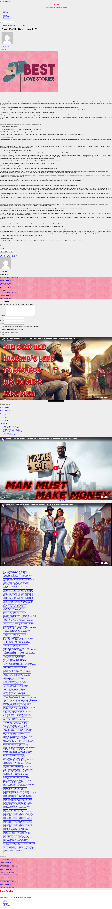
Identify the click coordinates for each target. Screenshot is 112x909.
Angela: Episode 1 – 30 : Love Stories (12, 609)
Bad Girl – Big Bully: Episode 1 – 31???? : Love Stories (16, 618)
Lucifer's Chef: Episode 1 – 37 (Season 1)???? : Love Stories (17, 729)
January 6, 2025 (4, 865)
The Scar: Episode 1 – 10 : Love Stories (12, 835)
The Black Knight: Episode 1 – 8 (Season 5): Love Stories (17, 800)
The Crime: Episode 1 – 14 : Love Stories (13, 810)
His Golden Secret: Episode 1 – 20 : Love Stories (15, 686)
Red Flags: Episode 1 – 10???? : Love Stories (14, 767)
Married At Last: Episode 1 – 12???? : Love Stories (15, 737)
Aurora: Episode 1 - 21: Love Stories (9, 277)
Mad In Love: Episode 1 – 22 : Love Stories (13, 733)
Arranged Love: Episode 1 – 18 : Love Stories (14, 611)
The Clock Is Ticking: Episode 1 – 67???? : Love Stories (16, 806)
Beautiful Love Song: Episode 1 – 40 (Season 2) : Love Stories (18, 622)
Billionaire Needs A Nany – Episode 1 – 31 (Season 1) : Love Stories (19, 627)
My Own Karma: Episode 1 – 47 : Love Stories (14, 755)
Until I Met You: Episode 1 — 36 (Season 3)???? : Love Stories (18, 848)
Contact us (5, 13)
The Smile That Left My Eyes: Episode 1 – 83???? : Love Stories (18, 837)
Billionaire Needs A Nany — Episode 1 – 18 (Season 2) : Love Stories (20, 629)
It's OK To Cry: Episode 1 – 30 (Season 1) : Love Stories (17, 711)
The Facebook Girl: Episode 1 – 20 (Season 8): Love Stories (17, 825)
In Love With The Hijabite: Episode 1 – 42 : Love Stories (17, 701)
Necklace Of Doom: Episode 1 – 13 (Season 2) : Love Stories (18, 761)
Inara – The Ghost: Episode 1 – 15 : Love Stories (15, 706)
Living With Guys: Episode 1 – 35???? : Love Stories (16, 721)
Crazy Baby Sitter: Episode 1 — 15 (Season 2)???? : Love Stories (19, 653)
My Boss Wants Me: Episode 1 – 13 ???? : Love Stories (16, 745)
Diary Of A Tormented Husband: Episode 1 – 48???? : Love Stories (19, 664)
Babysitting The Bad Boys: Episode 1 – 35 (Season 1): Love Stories (19, 616)
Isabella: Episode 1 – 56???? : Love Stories (13, 710)
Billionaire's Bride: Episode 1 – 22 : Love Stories (15, 631)
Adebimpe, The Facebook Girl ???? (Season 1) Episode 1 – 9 (18, 589)
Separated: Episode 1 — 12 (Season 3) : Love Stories (16, 777)
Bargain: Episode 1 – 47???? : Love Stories (13, 619)
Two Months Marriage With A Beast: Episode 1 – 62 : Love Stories (19, 843)
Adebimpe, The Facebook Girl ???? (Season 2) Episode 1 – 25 (18, 590)
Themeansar (29, 897)
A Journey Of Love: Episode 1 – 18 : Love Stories (15, 576)
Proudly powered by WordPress (8, 897)
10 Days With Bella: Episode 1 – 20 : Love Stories (15, 571)
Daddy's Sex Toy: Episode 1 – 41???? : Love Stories (15, 657)
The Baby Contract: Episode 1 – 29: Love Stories (15, 788)
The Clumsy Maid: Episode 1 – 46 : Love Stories (15, 809)
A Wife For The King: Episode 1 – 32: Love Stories (15, 583)
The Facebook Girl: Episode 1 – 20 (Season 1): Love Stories (17, 813)
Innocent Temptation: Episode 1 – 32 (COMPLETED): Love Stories (19, 707)
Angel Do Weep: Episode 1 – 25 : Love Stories (14, 608)
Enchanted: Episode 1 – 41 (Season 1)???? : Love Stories (17, 671)
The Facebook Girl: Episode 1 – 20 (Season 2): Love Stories (17, 817)
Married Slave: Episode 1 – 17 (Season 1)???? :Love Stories (17, 739)
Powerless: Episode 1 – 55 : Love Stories (13, 765)
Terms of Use (6, 18)
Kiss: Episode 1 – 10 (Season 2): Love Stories (14, 718)
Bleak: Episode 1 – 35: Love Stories (11, 637)
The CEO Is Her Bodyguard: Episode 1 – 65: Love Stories (17, 804)
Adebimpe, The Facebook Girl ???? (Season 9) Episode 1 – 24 (18, 600)
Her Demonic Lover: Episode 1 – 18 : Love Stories (15, 685)
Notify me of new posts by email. (10, 332)
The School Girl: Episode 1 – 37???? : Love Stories (15, 836)
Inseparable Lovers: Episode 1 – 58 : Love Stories (15, 708)
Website (2, 323)
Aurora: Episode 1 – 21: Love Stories (12, 613)
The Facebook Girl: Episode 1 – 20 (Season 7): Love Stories (17, 824)
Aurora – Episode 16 (5, 287)
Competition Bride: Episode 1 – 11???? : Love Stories (16, 651)
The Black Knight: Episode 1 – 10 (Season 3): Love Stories (17, 795)
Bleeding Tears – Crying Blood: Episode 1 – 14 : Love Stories (18, 638)
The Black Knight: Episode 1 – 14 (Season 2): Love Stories (17, 799)
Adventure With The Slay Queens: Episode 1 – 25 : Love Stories (18, 601)
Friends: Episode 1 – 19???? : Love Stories (13, 678)
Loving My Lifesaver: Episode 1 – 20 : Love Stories (15, 726)
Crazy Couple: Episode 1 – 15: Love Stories (13, 656)
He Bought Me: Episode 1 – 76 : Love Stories (14, 679)
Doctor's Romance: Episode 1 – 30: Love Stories (15, 666)
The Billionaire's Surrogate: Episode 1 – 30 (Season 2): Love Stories (19, 792)
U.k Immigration (7, 433)
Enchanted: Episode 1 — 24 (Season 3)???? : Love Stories (17, 674)
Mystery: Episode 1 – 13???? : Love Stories (13, 758)
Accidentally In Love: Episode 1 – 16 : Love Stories (15, 586)
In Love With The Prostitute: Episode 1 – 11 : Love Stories (17, 703)
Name (2, 318)
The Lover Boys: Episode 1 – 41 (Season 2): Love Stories (17, 832)
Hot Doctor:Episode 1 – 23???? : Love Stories (14, 692)
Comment (3, 315)
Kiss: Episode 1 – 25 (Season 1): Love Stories (14, 719)
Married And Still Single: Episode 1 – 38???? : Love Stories (17, 736)
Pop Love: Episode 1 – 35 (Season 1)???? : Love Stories (16, 762)
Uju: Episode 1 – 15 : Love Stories (11, 844)
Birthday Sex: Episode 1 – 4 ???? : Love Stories (14, 633)
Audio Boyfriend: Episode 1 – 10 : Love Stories (14, 612)
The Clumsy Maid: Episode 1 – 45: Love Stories (14, 807)
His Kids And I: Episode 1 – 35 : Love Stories (14, 689)
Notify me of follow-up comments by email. (12, 329)
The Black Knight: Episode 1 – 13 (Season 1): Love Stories (17, 798)
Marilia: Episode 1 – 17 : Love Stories (12, 734)
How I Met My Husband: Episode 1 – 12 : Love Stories (16, 695)
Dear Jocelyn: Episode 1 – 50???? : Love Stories (14, 660)
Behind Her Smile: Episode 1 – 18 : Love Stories (15, 626)
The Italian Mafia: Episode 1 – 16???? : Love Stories (15, 829)
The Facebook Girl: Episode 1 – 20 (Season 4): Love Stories (17, 820)
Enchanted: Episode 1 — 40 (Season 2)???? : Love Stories (17, 673)
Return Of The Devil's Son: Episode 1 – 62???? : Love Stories (18, 769)
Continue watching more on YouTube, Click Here (56, 500)
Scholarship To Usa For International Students (14, 432)
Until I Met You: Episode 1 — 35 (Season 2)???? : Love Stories (18, 847)
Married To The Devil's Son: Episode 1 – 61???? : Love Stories (18, 741)
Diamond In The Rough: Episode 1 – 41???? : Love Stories (17, 663)
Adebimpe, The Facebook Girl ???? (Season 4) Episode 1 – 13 (18, 593)
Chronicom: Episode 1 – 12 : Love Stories (13, 646)
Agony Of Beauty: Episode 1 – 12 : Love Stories (15, 604)
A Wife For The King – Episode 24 (8, 255)
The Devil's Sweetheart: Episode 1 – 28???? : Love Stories (17, 811)
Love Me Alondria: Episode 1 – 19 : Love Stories (15, 725)
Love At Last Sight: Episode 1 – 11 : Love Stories (15, 722)
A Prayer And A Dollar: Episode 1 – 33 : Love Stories (16, 582)
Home (4, 11)
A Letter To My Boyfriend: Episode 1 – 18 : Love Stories (17, 578)
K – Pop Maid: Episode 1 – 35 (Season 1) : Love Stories (16, 714)
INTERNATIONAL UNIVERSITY (12, 430)
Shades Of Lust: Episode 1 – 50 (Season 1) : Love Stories (17, 778)
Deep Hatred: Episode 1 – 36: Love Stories (13, 662)
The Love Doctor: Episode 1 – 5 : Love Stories (14, 831)
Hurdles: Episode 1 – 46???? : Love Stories (13, 696)
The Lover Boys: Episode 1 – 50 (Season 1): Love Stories (17, 833)
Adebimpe (5, 587)
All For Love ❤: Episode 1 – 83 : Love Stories (14, 607)
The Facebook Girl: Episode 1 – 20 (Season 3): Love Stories (17, 818)
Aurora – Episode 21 (5, 420)
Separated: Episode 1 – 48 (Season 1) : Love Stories (15, 774)
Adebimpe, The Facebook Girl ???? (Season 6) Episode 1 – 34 (18, 595)
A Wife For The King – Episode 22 (8, 256)
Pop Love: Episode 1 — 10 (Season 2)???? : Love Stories (17, 763)
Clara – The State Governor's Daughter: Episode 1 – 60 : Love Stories (20, 649)
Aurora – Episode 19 (5, 417)
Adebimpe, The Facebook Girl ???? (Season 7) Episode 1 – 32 (18, 597)
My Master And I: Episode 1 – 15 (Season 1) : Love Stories (17, 751)
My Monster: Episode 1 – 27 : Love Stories (13, 754)
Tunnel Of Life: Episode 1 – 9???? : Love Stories (15, 840)
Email (2, 321)
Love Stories (56, 4)
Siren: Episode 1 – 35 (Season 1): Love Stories (14, 781)
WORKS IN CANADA (9, 434)
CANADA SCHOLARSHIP (10, 426)
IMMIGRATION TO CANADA (11, 427)
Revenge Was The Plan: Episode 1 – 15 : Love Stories (16, 770)
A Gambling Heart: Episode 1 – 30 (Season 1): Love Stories (17, 573)
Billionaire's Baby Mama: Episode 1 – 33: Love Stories (16, 630)
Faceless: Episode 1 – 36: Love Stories (12, 677)
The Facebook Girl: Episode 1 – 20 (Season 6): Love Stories (17, 822)
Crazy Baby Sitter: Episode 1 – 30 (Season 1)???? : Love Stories (18, 652)
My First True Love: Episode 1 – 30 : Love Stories (15, 750)
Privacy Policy (6, 16)
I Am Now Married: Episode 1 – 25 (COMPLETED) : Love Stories (19, 697)
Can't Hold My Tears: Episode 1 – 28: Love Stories (15, 644)
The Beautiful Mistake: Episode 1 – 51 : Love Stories (16, 791)
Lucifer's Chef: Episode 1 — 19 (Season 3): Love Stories (16, 732)
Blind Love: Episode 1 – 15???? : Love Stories (14, 640)
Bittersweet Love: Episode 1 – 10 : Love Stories (14, 634)
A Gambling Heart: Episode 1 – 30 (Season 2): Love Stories (17, 575)
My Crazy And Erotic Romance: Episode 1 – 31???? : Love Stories (19, 747)
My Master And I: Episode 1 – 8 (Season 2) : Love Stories (17, 752)
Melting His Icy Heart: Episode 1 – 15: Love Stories (15, 744)
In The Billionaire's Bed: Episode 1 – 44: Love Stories (16, 704)
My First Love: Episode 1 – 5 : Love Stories (13, 748)
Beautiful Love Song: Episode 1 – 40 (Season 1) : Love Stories (18, 620)
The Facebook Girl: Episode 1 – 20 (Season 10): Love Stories (18, 814)
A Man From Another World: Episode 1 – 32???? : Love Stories (18, 579)
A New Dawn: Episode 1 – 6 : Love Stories (13, 580)
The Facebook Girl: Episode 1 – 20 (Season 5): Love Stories (17, 821)
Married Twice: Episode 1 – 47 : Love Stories (14, 743)
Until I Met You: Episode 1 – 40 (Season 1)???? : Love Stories (18, 846)
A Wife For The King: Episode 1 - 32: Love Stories (14, 25)
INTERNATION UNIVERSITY (11, 429)
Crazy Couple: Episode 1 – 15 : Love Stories (14, 655)
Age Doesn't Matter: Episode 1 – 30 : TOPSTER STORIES (17, 602)
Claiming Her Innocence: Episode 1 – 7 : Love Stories (16, 648)
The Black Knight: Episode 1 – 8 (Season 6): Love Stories (17, 802)
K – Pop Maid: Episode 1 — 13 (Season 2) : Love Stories (17, 715)
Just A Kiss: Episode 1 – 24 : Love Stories (13, 712)
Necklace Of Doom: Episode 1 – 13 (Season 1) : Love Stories (18, 759)
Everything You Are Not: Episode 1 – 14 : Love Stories (16, 675)
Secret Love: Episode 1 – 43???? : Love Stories (14, 773)
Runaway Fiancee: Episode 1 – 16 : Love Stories (15, 772)
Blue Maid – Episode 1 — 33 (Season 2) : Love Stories (16, 642)
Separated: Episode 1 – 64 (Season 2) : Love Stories (15, 776)
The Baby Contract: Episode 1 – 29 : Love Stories (15, 787)
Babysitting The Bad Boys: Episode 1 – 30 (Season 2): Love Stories (19, 615)
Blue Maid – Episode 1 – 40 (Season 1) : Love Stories (16, 641)
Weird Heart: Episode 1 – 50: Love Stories (13, 850)
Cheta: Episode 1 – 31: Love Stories (11, 645)
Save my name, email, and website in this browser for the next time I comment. (21, 326)
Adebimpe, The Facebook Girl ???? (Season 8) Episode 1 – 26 (18, 598)
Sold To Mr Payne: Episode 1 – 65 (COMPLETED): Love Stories (19, 784)
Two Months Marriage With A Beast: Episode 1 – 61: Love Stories (19, 842)
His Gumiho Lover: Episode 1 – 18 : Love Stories (15, 688)
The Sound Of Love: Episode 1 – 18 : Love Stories (15, 839)
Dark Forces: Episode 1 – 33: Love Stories (13, 659)
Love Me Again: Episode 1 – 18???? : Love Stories (15, 723)
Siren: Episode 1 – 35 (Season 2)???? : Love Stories (15, 783)
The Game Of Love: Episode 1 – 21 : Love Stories (15, 828)
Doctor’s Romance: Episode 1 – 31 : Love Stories (15, 667)
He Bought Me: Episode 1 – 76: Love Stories (14, 681)
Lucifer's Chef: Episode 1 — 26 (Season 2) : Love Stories (17, 730)
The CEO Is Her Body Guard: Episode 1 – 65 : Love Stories (17, 803)
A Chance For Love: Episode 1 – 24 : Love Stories (15, 572)
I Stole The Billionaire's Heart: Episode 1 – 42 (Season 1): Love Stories (20, 700)
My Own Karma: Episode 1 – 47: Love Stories (14, 756)
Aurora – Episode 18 (5, 295)
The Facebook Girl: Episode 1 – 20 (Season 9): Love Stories (17, 826)
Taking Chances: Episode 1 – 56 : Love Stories (14, 785)
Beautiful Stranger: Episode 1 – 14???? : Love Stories (16, 624)
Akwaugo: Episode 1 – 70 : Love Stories (13, 605)
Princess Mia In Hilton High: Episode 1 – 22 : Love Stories (17, 766)
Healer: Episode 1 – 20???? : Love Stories (13, 684)
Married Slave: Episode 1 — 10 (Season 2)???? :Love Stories (18, 740)
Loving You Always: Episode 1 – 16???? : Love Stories (16, 728)
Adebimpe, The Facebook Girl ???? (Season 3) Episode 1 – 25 (18, 591)
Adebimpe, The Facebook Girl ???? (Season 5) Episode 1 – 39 (18, 594)
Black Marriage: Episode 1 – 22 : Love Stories (14, 635)
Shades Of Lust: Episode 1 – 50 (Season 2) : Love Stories (17, 780)
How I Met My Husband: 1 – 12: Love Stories (14, 693)
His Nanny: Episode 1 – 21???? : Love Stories (14, 690)
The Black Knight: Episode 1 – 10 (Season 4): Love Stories (17, 796)
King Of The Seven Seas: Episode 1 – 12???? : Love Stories (17, 717)
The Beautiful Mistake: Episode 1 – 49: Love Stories (15, 789)
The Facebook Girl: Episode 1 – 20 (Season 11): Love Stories (18, 815)
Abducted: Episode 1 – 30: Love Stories (12, 584)
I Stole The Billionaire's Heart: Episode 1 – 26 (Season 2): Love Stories (20, 699)
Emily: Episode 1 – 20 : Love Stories (12, 668)
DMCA (5, 15)
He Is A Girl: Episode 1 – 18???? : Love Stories (14, 682)
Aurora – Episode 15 (5, 280)
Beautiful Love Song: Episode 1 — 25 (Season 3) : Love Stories (18, 623)
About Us (5, 12)
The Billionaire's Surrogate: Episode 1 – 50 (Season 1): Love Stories (19, 793)
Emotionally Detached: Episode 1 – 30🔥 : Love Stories (16, 670)
